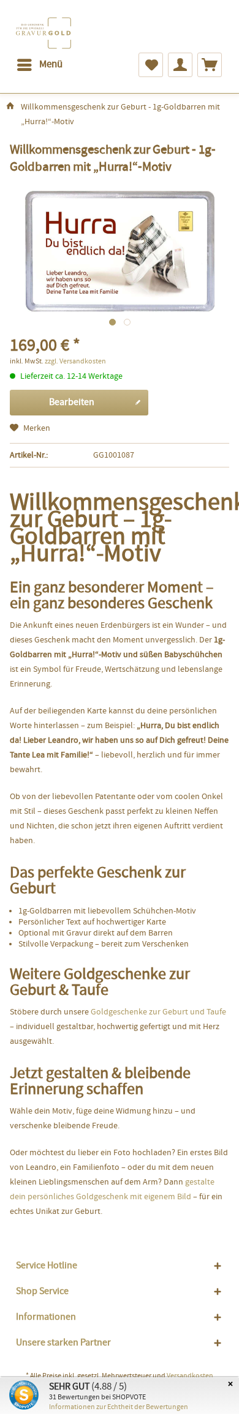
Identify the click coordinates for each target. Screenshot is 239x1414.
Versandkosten (190, 1376)
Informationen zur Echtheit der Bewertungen (118, 1407)
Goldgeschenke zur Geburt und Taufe (158, 1012)
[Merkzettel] (150, 65)
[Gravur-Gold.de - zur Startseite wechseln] (44, 33)
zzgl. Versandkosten (75, 362)
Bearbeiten (71, 402)
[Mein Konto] (180, 65)
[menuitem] (39, 65)
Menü (51, 65)
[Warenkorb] (209, 65)
